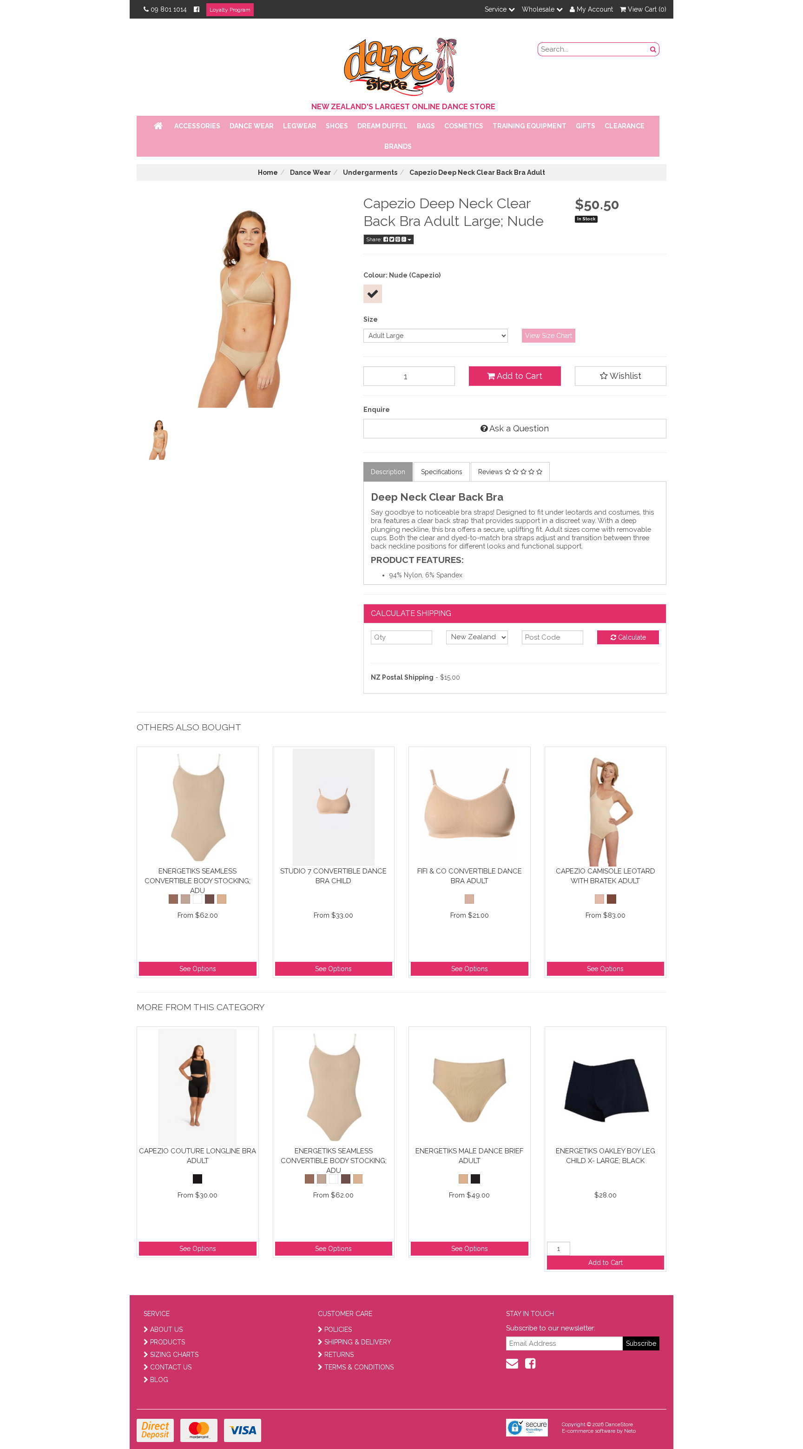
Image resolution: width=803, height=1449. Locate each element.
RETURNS (339, 1354)
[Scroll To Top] (772, 1421)
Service (496, 9)
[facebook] (530, 1363)
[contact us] (512, 1363)
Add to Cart (518, 376)
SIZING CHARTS (174, 1354)
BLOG (159, 1379)
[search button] (653, 49)
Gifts (585, 126)
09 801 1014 (169, 9)
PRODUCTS (167, 1342)
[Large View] (158, 438)
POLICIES (338, 1329)
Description (388, 472)
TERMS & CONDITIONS (359, 1367)
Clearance (625, 126)
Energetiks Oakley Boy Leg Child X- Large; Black (605, 1156)
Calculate (631, 637)
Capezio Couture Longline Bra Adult (197, 1156)
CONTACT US (170, 1367)
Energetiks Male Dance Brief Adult (469, 1156)
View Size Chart (548, 335)
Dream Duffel (382, 126)
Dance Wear (252, 126)
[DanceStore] (401, 64)
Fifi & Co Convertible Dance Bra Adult (469, 876)
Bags (426, 126)
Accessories (197, 126)
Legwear (299, 126)
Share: (374, 239)
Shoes (337, 126)
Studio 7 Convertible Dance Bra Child (333, 876)
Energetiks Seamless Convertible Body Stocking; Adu (197, 880)
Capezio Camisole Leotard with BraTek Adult (605, 876)
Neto (630, 1431)
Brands (398, 146)
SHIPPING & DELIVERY (357, 1342)
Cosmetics (463, 126)
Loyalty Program (230, 10)
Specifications (441, 472)
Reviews (491, 472)
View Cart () (646, 9)
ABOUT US (166, 1329)
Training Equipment (529, 126)
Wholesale (539, 9)
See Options (197, 969)
